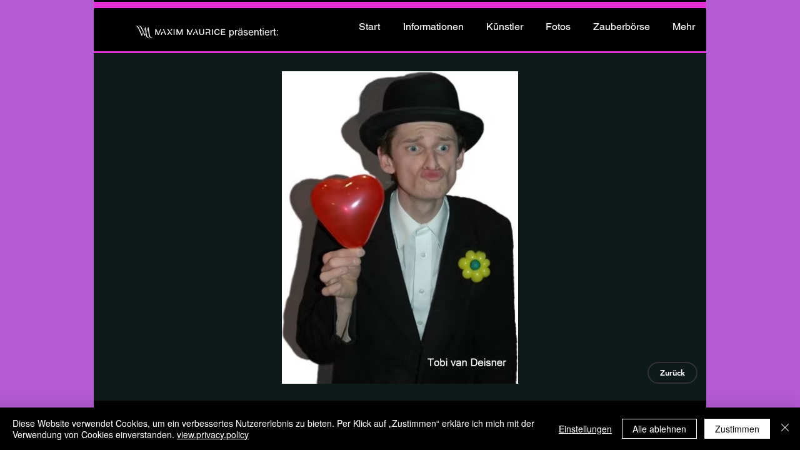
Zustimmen (737, 428)
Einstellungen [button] (585, 428)
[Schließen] (785, 429)
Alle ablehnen (659, 428)
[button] (400, 227)
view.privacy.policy (213, 434)
